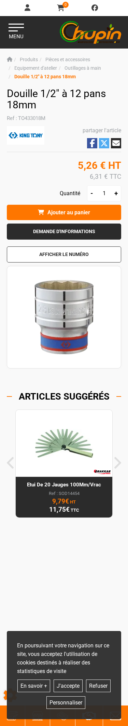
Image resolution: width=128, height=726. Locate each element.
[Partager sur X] (104, 143)
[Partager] (116, 143)
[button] (45, 77)
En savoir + (33, 686)
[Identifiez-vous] (28, 8)
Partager (92, 143)
